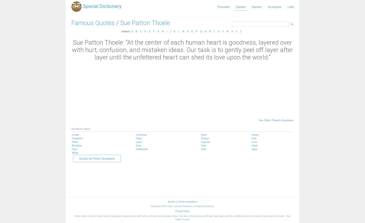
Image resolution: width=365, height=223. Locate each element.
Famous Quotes (93, 23)
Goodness (77, 138)
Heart (139, 138)
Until (203, 149)
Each (204, 134)
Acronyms (274, 7)
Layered (205, 142)
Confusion (141, 134)
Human (205, 138)
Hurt (254, 138)
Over (138, 145)
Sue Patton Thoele (145, 23)
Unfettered (141, 149)
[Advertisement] (182, 89)
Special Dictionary (102, 6)
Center (75, 134)
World (75, 152)
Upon (254, 149)
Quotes (241, 7)
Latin (291, 7)
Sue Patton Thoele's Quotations (276, 120)
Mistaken (77, 145)
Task (74, 149)
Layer (139, 142)
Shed (254, 145)
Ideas (75, 142)
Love (254, 142)
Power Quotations (188, 201)
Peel (203, 145)
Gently (255, 134)
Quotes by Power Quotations (97, 158)
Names (257, 7)
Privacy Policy (182, 211)
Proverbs (223, 7)
